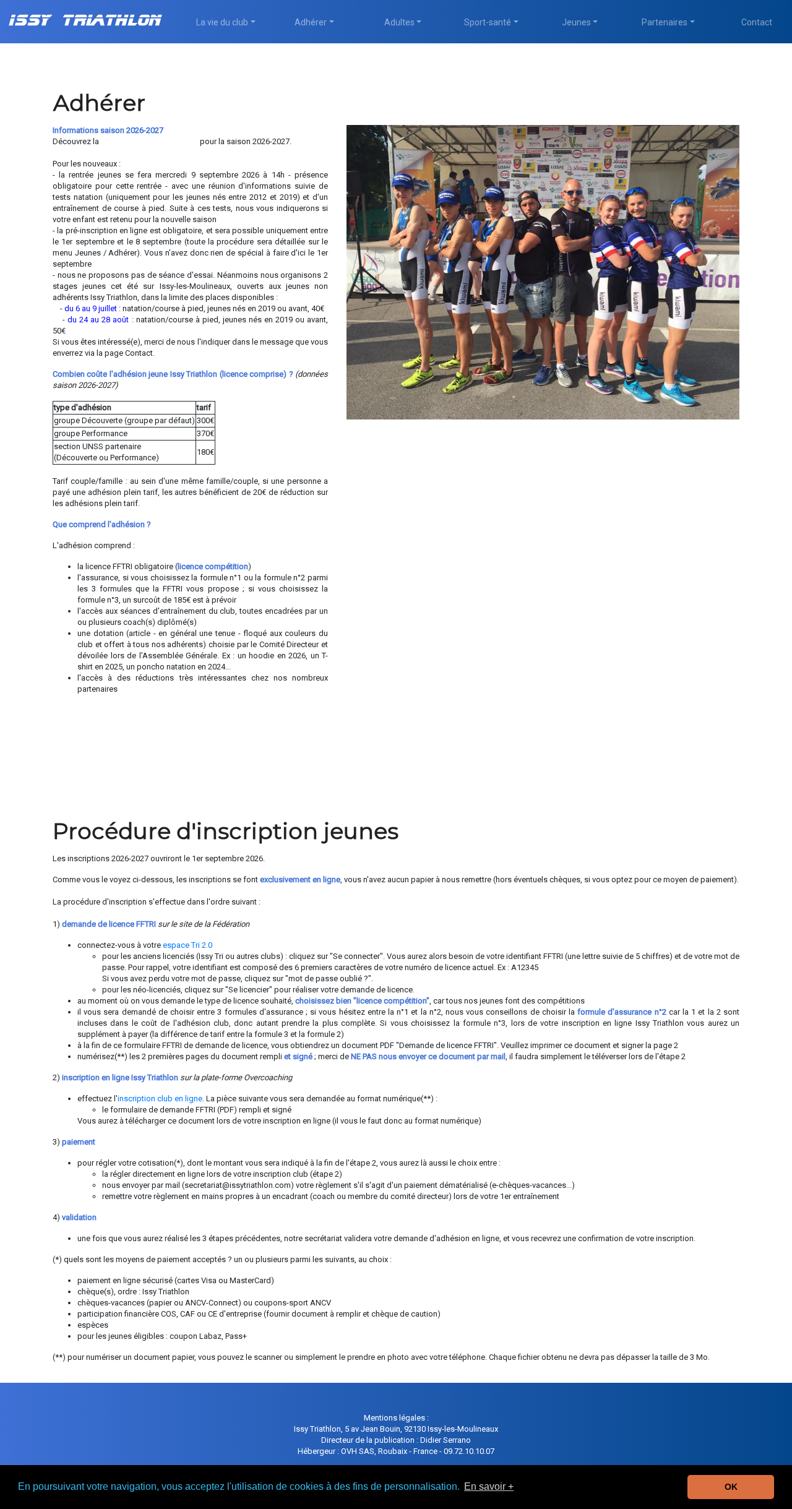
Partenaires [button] (664, 22)
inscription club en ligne (160, 1098)
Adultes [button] (399, 22)
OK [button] (731, 1487)
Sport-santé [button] (487, 22)
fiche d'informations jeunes (149, 141)
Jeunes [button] (576, 22)
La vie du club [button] (222, 22)
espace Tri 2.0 (187, 945)
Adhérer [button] (311, 22)
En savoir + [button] (489, 1486)
